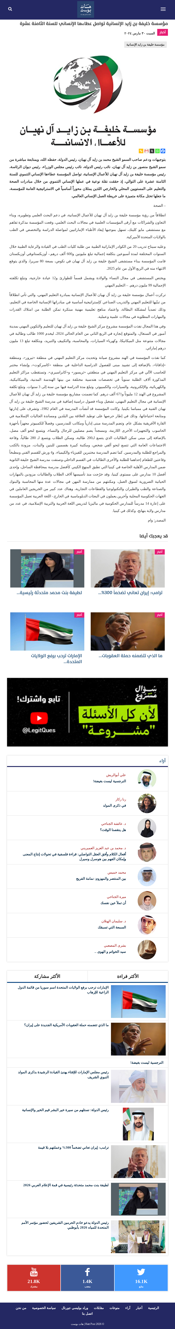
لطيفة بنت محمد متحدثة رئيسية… (49, 593)
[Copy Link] (141, 151)
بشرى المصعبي (115, 945)
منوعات (115, 1308)
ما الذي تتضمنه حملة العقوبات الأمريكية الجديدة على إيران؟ (66, 1025)
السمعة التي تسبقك (112, 927)
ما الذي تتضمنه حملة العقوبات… (130, 656)
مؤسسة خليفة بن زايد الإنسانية (145, 44)
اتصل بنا (87, 1313)
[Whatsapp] (157, 151)
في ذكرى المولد (114, 805)
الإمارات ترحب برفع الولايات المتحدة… (56, 659)
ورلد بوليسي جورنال (75, 1308)
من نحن (21, 1308)
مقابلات (99, 1308)
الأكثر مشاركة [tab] (47, 976)
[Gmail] (146, 151)
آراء (162, 761)
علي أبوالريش (116, 775)
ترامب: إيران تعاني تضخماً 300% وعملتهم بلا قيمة (73, 1147)
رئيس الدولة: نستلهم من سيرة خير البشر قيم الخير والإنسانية (65, 1110)
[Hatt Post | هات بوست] (85, 9)
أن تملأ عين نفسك (113, 903)
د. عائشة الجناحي (113, 824)
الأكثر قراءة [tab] (128, 976)
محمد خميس (117, 872)
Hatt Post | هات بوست (83, 1324)
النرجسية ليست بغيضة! (109, 781)
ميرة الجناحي (116, 897)
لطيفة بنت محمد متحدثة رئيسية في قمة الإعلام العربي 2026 (66, 1185)
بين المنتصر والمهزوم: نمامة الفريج (101, 878)
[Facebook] (163, 151)
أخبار (163, 32)
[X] (152, 151)
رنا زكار (121, 799)
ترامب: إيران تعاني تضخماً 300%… (130, 593)
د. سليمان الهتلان (113, 921)
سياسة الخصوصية (44, 1308)
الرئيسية (153, 1308)
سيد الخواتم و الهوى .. (110, 951)
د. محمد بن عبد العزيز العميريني (103, 848)
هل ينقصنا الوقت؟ (113, 830)
